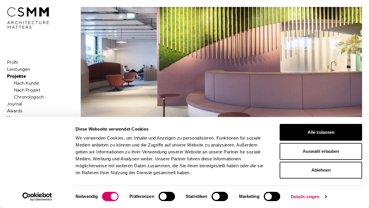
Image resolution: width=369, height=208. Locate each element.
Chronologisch (29, 97)
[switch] (167, 196)
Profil (12, 62)
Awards (14, 111)
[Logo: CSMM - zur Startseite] (28, 18)
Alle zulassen (321, 132)
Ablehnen (321, 170)
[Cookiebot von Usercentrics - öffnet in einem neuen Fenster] (37, 196)
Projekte (16, 76)
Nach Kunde (26, 83)
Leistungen (18, 69)
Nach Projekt (27, 90)
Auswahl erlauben (321, 151)
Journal (14, 104)
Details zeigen (305, 196)
